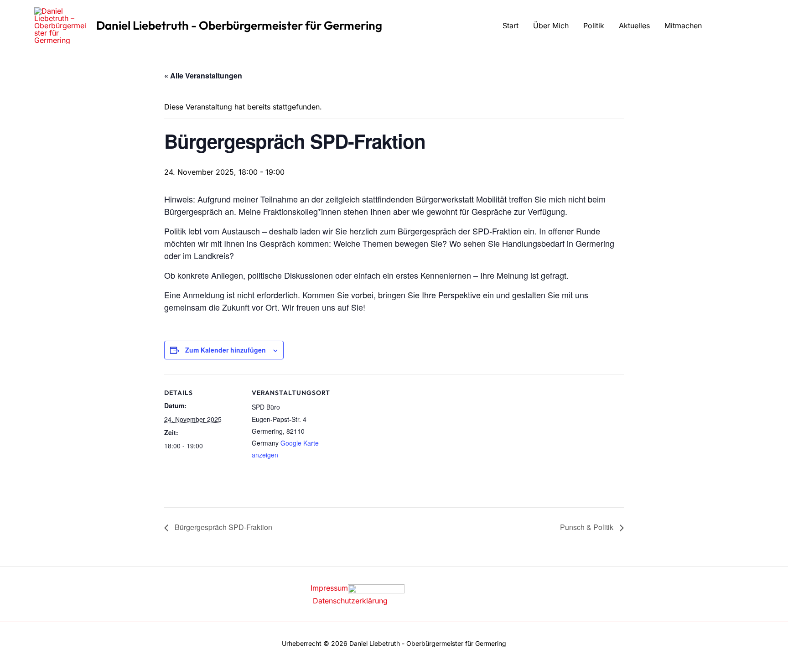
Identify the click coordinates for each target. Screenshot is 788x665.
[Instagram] (736, 26)
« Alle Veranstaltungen (203, 75)
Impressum (329, 587)
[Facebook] (722, 26)
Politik (593, 25)
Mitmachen (683, 25)
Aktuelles (634, 25)
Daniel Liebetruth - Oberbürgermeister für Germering (239, 25)
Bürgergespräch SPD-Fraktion (222, 527)
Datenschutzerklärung (350, 600)
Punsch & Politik (587, 527)
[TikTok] (750, 26)
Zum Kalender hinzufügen (225, 349)
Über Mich (551, 25)
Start (510, 25)
